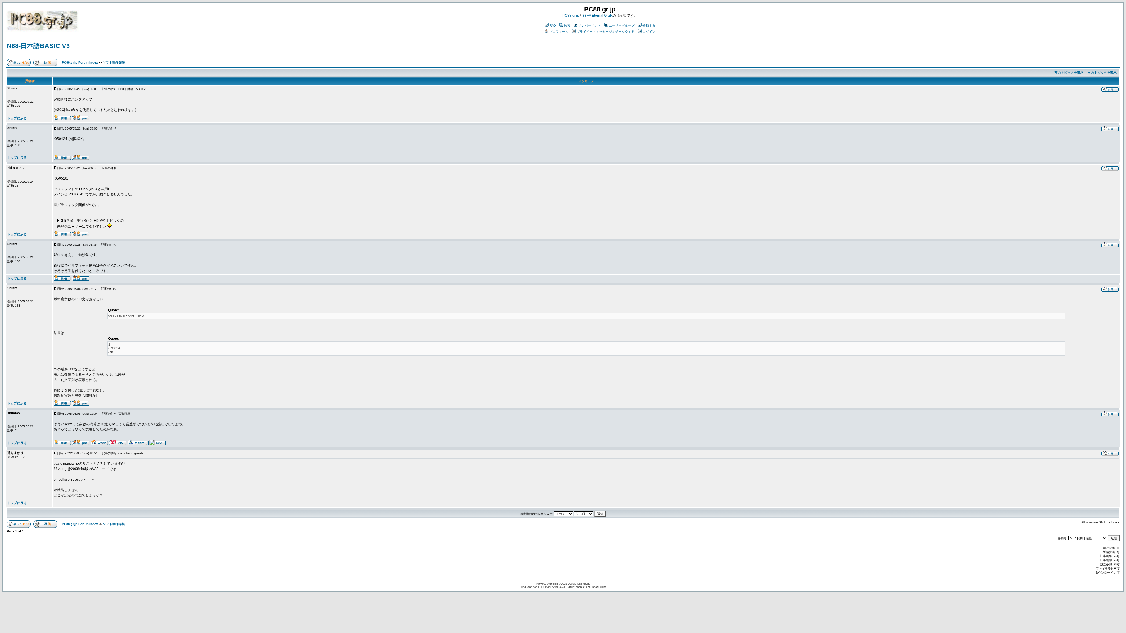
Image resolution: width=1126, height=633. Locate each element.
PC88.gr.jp (570, 15)
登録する (648, 25)
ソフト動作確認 (114, 62)
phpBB (554, 583)
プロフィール (559, 31)
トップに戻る (17, 118)
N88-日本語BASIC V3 (38, 46)
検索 (567, 25)
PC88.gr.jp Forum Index (80, 62)
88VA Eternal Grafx (598, 15)
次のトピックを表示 (1102, 72)
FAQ (553, 25)
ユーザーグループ (622, 25)
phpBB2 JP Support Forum (591, 586)
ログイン (648, 31)
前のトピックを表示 (1068, 72)
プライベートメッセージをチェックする (605, 31)
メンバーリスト (589, 25)
